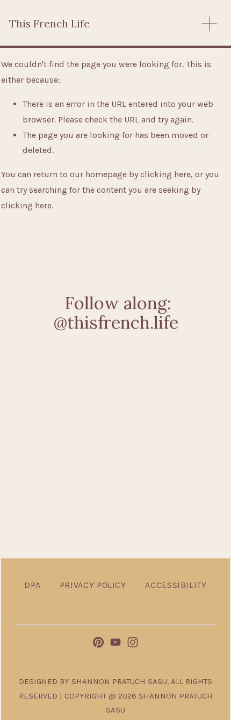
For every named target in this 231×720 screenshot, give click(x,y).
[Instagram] (132, 642)
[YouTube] (115, 642)
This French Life (49, 23)
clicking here (165, 174)
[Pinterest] (98, 642)
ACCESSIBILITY (175, 585)
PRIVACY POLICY (93, 585)
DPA (32, 585)
